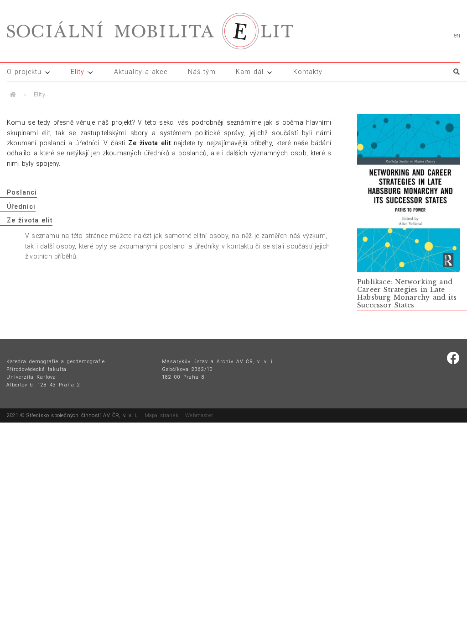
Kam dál (250, 71)
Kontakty (307, 71)
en (456, 35)
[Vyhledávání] (453, 71)
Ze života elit (29, 220)
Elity (77, 71)
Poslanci (22, 192)
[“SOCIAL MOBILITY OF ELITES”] (150, 31)
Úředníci (21, 206)
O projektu (24, 71)
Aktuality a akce (140, 71)
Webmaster (199, 415)
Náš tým (202, 71)
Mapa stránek (161, 415)
